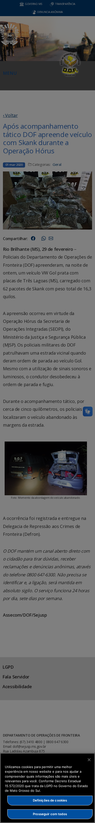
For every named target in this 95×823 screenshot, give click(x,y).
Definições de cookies (50, 800)
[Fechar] (89, 759)
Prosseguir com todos (50, 814)
